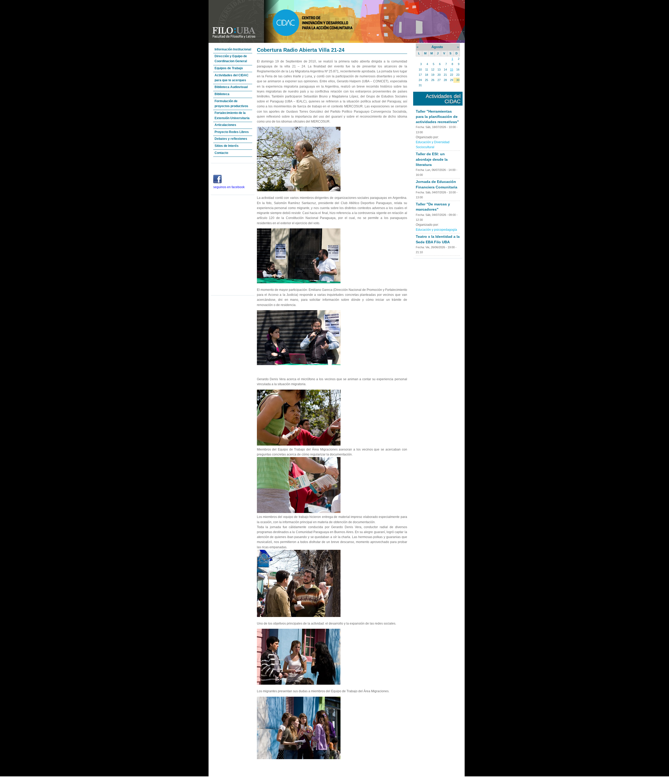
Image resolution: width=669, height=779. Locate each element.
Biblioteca (222, 94)
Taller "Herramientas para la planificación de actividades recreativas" (437, 116)
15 (451, 69)
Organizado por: (427, 137)
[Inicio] (337, 42)
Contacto (221, 153)
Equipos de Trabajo (229, 68)
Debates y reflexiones (231, 139)
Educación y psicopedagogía (436, 230)
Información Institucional (233, 49)
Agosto (437, 47)
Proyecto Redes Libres (232, 132)
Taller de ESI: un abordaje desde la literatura (432, 159)
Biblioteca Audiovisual (231, 87)
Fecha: (420, 127)
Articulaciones (225, 125)
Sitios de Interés (227, 146)
